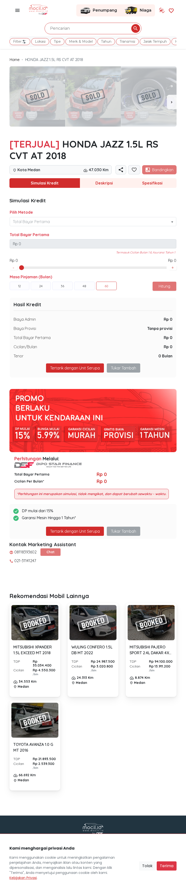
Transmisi (127, 41)
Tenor (18, 356)
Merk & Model (81, 41)
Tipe (57, 41)
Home (14, 59)
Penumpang (105, 10)
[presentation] (172, 102)
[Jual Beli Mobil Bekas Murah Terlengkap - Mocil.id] (38, 9)
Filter (17, 41)
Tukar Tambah (123, 368)
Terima (166, 866)
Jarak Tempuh (155, 41)
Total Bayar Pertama (29, 234)
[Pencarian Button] (135, 28)
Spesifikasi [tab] (152, 183)
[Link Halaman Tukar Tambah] (162, 10)
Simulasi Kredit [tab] (45, 183)
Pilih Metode (21, 212)
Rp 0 (168, 319)
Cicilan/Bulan (25, 346)
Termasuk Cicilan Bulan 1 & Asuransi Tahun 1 (145, 252)
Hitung (164, 286)
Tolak (147, 866)
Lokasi (40, 41)
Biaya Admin (25, 319)
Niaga (145, 10)
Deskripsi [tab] (104, 183)
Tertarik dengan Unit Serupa (75, 531)
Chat (50, 552)
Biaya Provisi (25, 328)
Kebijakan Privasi (23, 877)
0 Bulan (165, 356)
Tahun (106, 41)
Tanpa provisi (159, 328)
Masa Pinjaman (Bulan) (31, 276)
